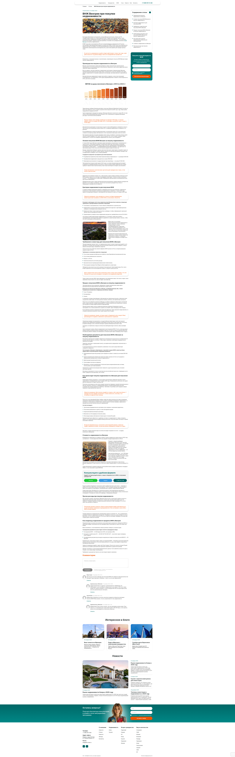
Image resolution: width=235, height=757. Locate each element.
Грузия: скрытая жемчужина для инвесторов (141, 679)
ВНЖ (118, 2)
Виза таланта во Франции (92, 642)
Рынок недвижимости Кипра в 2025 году (98, 692)
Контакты (135, 2)
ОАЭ (137, 749)
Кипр (110, 730)
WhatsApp (91, 480)
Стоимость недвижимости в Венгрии (142, 43)
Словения (139, 730)
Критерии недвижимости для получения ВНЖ (140, 23)
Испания (138, 736)
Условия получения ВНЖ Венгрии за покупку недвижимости (141, 19)
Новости (127, 2)
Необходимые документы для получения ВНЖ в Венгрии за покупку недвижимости (140, 35)
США (137, 732)
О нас (122, 2)
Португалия (139, 745)
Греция (123, 732)
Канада (138, 738)
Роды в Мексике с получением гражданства (117, 643)
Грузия (111, 732)
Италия (123, 743)
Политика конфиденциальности (146, 755)
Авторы (101, 736)
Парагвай (123, 730)
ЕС (122, 734)
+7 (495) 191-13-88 (147, 3)
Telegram (105, 480)
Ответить (89, 580)
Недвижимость (102, 2)
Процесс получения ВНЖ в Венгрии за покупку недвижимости (141, 30)
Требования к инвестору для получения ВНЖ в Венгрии (140, 27)
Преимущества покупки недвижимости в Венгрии (139, 16)
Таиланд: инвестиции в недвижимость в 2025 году (140, 693)
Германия (123, 741)
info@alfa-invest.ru (87, 742)
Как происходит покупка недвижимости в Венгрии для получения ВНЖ (140, 40)
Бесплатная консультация (141, 76)
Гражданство (111, 2)
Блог (131, 2)
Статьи (101, 732)
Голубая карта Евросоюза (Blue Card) (141, 643)
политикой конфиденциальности (100, 570)
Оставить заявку (141, 718)
